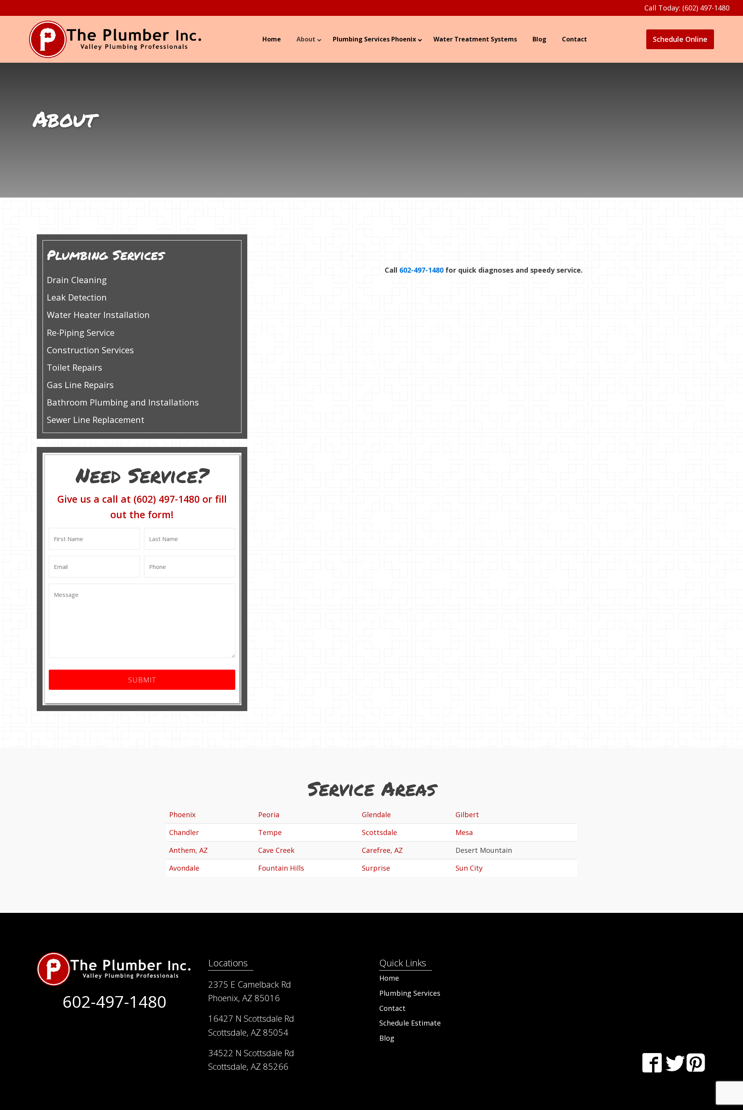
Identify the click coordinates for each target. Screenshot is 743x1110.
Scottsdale (379, 832)
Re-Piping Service (81, 332)
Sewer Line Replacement (95, 419)
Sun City (469, 868)
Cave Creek (276, 850)
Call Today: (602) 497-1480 (686, 7)
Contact (392, 1008)
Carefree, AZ (382, 850)
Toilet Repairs (74, 367)
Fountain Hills (281, 868)
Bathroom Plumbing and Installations (123, 402)
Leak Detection (77, 297)
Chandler (184, 832)
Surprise (376, 868)
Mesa (464, 832)
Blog (386, 1038)
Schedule (680, 39)
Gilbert (467, 814)
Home (389, 978)
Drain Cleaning (77, 279)
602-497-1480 (421, 270)
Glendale (376, 814)
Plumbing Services (409, 993)
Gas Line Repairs (80, 384)
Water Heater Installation (98, 314)
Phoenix (182, 814)
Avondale (184, 868)
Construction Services (90, 350)
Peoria (268, 814)
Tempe (270, 832)
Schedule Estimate (410, 1023)
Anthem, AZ (188, 850)
